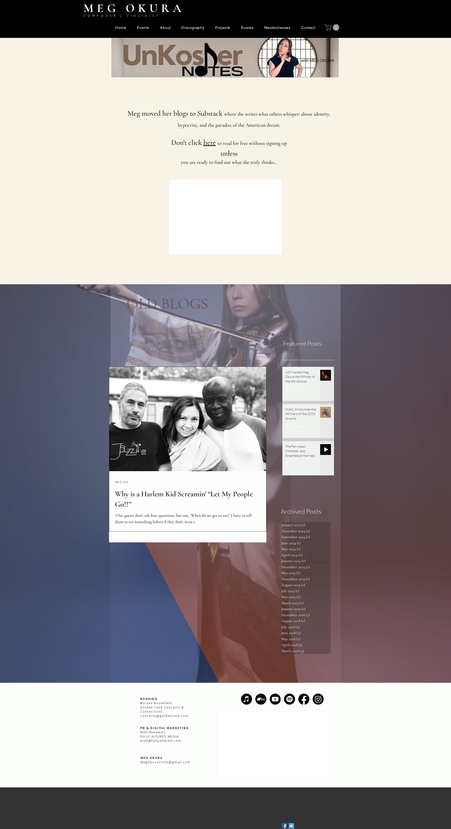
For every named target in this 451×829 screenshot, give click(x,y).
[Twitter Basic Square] (291, 826)
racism (286, 798)
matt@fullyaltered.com (160, 740)
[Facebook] (303, 699)
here (209, 142)
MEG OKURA (134, 8)
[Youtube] (275, 699)
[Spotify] (289, 699)
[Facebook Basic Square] (284, 826)
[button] (165, 27)
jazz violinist (307, 791)
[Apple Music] (246, 699)
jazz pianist (289, 791)
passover (324, 791)
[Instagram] (318, 699)
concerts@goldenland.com (164, 716)
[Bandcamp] (260, 699)
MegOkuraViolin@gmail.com (165, 762)
